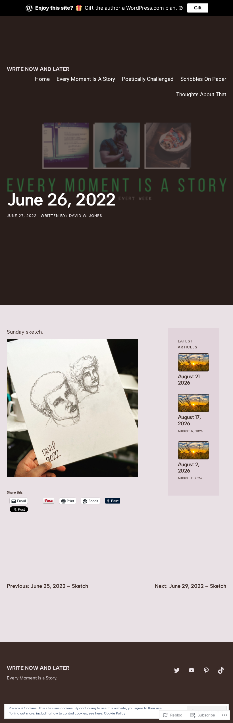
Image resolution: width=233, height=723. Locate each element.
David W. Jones (85, 215)
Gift (197, 7)
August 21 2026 (189, 379)
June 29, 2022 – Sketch (197, 586)
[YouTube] (191, 670)
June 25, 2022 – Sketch (59, 586)
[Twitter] (177, 670)
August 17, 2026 (189, 420)
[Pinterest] (206, 670)
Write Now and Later (38, 69)
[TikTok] (221, 670)
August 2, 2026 (188, 467)
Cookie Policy (114, 713)
